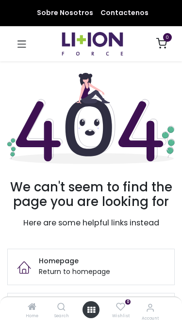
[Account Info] (150, 307)
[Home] (32, 307)
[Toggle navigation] (22, 43)
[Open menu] (91, 310)
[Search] (61, 307)
